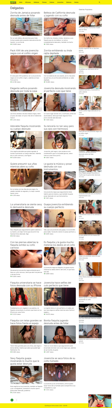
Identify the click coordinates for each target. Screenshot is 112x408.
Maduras (68, 2)
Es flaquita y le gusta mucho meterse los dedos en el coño (59, 243)
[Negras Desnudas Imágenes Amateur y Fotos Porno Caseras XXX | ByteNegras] (13, 2)
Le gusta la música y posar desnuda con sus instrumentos (58, 166)
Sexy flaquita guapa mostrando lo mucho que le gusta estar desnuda (24, 361)
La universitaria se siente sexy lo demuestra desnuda (26, 205)
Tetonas (44, 2)
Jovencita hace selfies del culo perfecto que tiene (57, 284)
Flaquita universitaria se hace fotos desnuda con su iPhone (25, 284)
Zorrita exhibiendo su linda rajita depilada (58, 52)
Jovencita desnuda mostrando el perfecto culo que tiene (60, 89)
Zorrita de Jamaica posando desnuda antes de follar (25, 14)
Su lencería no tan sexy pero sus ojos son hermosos (59, 127)
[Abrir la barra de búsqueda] (99, 2)
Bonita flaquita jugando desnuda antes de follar (56, 322)
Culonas (52, 2)
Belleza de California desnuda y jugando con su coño (59, 14)
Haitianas (36, 2)
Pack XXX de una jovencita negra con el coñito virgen (24, 52)
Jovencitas (60, 2)
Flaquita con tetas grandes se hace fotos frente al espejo (26, 322)
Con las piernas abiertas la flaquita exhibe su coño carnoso (24, 245)
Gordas (76, 2)
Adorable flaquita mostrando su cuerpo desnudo (25, 127)
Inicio (20, 2)
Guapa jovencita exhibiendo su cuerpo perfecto (58, 205)
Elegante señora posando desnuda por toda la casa (23, 89)
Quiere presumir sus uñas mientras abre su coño (23, 165)
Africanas (28, 2)
